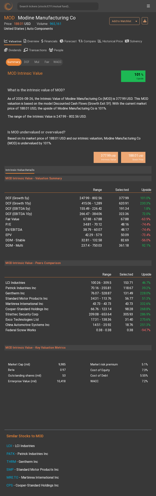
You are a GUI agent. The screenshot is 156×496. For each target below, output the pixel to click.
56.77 (129, 298)
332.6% (145, 304)
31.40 (129, 319)
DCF (26, 62)
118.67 (128, 288)
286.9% (145, 314)
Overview (33, 41)
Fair (47, 62)
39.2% (146, 288)
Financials (50, 41)
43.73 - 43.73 (102, 304)
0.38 (130, 330)
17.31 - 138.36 (101, 319)
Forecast (71, 41)
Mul (37, 62)
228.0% (145, 293)
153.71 (128, 283)
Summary (13, 62)
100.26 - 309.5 (101, 283)
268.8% (145, 309)
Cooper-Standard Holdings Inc (27, 309)
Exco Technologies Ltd (22, 319)
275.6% (145, 319)
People (58, 50)
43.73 (129, 304)
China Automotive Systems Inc (27, 325)
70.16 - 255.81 (101, 288)
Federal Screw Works (20, 330)
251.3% (145, 325)
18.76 (129, 325)
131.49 (128, 293)
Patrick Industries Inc (20, 288)
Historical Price (113, 41)
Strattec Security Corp (21, 314)
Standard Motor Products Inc (26, 298)
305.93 (128, 314)
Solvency (136, 41)
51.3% (146, 298)
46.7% (146, 283)
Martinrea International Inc (24, 304)
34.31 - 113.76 (101, 298)
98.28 (129, 309)
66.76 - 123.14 (101, 309)
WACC (57, 62)
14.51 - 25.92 (102, 325)
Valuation (15, 41)
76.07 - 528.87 (101, 293)
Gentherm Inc (15, 293)
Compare (90, 41)
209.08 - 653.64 (100, 314)
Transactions (38, 50)
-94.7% (146, 330)
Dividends (15, 50)
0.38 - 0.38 (103, 330)
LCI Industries (15, 283)
